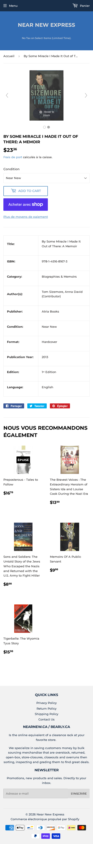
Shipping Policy (46, 714)
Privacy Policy (46, 703)
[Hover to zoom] (46, 95)
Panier (84, 5)
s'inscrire (79, 793)
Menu (13, 5)
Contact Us (46, 719)
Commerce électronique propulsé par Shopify (45, 819)
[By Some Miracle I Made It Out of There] (44, 127)
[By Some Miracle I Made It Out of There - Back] (48, 127)
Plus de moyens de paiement (25, 216)
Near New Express (46, 25)
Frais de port (12, 157)
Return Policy (46, 708)
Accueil (8, 56)
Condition (11, 169)
